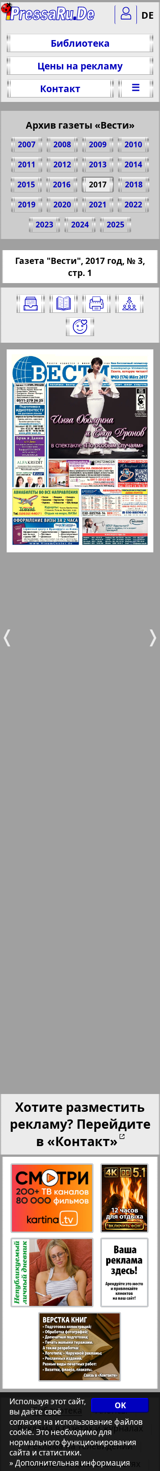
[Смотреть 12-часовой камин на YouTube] (125, 1198)
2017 (98, 184)
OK (120, 1405)
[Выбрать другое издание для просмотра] (30, 303)
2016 (62, 184)
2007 (27, 144)
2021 (98, 204)
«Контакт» (82, 1141)
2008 (62, 144)
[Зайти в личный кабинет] (126, 14)
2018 (134, 184)
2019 (27, 204)
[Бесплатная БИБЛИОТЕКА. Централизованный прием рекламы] (51, 18)
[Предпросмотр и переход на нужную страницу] (63, 303)
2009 (98, 144)
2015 (26, 184)
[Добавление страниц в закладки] (80, 326)
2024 (80, 224)
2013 (98, 164)
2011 (27, 164)
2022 (133, 204)
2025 (115, 224)
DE (147, 14)
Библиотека (80, 42)
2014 (133, 164)
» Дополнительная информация (69, 1463)
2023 (44, 224)
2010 (133, 144)
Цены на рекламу (80, 65)
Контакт (60, 88)
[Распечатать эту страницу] (96, 303)
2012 (62, 164)
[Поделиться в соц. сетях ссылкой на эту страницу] (129, 303)
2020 (62, 204)
